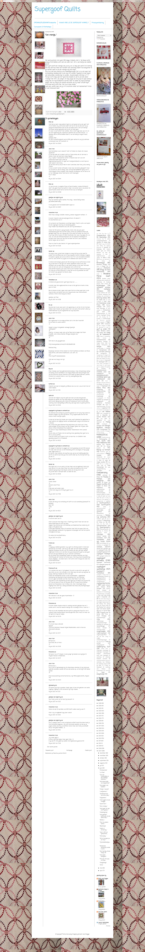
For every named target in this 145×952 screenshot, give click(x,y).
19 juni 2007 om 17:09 (55, 743)
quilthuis (108, 501)
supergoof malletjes (103, 554)
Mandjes (99, 426)
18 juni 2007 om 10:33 (55, 274)
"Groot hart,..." (103, 804)
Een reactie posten (52, 747)
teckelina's (99, 592)
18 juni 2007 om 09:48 (55, 192)
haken (101, 336)
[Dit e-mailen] (68, 111)
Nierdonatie (99, 457)
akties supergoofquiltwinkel (103, 240)
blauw (98, 266)
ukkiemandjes (100, 621)
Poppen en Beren (102, 486)
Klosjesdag (100, 389)
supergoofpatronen (101, 581)
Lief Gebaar (106, 411)
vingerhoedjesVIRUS (102, 635)
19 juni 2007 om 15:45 (54, 730)
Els (49, 305)
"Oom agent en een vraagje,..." (105, 800)
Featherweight (106, 318)
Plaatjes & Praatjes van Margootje (103, 479)
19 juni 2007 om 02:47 (55, 658)
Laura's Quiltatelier (103, 922)
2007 (100, 751)
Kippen (98, 386)
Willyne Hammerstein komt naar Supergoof (103, 654)
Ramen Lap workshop (103, 516)
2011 (99, 741)
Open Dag (100, 465)
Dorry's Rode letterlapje (103, 307)
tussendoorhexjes (101, 617)
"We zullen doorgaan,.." (103, 855)
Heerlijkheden (103, 350)
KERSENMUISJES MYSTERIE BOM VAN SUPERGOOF (103, 372)
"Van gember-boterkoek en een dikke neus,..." (105, 816)
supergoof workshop (101, 568)
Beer (107, 254)
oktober (102, 758)
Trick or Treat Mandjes (103, 615)
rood (108, 519)
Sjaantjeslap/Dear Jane (103, 525)
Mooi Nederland (102, 443)
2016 (99, 728)
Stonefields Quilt (102, 538)
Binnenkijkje (101, 263)
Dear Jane (107, 301)
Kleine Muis (101, 388)
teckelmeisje (107, 592)
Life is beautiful (104, 413)
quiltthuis (99, 512)
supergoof (105, 545)
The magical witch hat (102, 600)
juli (101, 766)
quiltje (104, 506)
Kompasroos (100, 393)
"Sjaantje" (79, 73)
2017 (99, 726)
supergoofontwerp (101, 580)
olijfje (106, 460)
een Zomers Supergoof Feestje (103, 314)
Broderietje (99, 282)
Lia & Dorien (99, 410)
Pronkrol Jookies (101, 494)
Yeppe (103, 672)
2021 (99, 716)
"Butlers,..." (102, 820)
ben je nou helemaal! (104, 259)
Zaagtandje (100, 674)
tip (104, 611)
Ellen (50, 122)
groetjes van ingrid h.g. (55, 197)
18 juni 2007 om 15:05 (55, 405)
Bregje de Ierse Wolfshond (103, 271)
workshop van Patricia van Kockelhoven (103, 668)
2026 (100, 703)
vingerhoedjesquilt (102, 633)
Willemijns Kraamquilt (102, 652)
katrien (51, 384)
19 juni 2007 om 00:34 (55, 598)
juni (101, 768)
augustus (102, 763)
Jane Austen (99, 365)
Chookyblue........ (102, 901)
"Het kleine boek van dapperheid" (105, 782)
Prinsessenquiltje (101, 493)
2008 (100, 748)
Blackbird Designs (102, 264)
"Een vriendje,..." (104, 806)
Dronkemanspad (101, 313)
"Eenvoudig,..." (103, 836)
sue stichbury (103, 543)
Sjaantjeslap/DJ (60, 114)
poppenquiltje (100, 491)
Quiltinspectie (105, 505)
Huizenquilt (102, 362)
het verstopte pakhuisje (103, 352)
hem (57, 84)
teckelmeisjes (101, 593)
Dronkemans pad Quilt (103, 311)
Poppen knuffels (102, 484)
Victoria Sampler (102, 628)
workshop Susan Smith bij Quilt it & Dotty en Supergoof (103, 665)
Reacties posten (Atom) (59, 753)
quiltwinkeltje (99, 515)
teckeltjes (108, 593)
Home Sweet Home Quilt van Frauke (103, 357)
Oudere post (88, 750)
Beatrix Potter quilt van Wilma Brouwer (103, 250)
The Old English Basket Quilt (103, 601)
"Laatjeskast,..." (104, 791)
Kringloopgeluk (100, 398)
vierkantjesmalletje (101, 629)
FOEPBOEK (107, 324)
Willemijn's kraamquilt (102, 650)
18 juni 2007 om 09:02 (55, 143)
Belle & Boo (106, 258)
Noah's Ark (104, 459)
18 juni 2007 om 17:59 (55, 494)
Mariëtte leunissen (106, 437)
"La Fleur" (102, 772)
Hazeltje (108, 348)
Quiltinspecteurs (104, 503)
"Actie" (101, 865)
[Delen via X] (70, 111)
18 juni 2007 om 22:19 (55, 538)
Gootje (101, 333)
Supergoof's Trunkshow (100, 572)
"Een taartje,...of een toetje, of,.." (105, 852)
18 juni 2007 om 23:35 (55, 588)
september (103, 760)
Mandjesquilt (104, 429)
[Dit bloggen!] (69, 111)
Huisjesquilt (107, 360)
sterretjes (100, 534)
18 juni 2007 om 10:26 (55, 246)
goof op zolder (102, 329)
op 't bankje (105, 464)
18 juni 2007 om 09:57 (55, 207)
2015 (99, 731)
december (103, 753)
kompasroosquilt (100, 394)
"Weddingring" (103, 812)
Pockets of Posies (102, 482)
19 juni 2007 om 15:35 (55, 715)
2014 (99, 733)
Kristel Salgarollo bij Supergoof (103, 398)
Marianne (51, 603)
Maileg (108, 422)
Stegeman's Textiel (102, 532)
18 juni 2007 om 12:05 (55, 313)
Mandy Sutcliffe (100, 431)
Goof (107, 327)
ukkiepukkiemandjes (102, 623)
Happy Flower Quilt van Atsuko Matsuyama (103, 344)
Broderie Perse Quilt (103, 274)
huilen (101, 360)
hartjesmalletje (100, 348)
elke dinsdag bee (103, 317)
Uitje (98, 619)
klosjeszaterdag (101, 391)
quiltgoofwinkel (100, 501)
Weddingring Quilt (103, 647)
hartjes (99, 346)
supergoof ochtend (104, 556)
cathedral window (103, 287)
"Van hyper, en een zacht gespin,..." (105, 809)
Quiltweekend (100, 513)
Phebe (98, 477)
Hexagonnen (104, 353)
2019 (99, 721)
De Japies (99, 300)
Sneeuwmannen (104, 529)
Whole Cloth (104, 648)
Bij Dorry (101, 261)
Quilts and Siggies (103, 879)
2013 (99, 736)
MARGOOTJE (102, 434)
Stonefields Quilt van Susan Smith (103, 540)
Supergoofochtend (101, 578)
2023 (100, 711)
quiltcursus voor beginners (103, 499)
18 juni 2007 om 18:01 (55, 511)
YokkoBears (52, 280)
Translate (102, 39)
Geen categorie (102, 325)
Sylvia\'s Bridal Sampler (103, 589)
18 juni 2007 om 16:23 (55, 440)
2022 (100, 713)
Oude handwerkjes (103, 466)
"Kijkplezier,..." (103, 798)
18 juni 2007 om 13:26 (55, 378)
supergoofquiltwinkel (103, 584)
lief (97, 411)
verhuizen (106, 624)
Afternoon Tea (100, 239)
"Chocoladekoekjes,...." (105, 843)
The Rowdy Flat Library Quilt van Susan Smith (103, 604)
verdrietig (99, 624)
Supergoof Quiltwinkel (103, 562)
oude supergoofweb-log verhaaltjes (103, 468)
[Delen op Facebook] (72, 111)
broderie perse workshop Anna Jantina (103, 279)
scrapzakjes (99, 520)
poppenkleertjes (101, 489)
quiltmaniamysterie (101, 508)
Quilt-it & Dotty (105, 498)
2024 (100, 708)
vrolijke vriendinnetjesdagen (102, 639)
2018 (100, 723)
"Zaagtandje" (103, 863)
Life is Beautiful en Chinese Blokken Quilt (103, 416)
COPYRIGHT (106, 296)
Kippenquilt (105, 386)
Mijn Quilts (101, 441)
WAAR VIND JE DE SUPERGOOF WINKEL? (74, 23)
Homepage (69, 750)
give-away (101, 327)
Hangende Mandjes (102, 341)
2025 (100, 706)
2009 (100, 746)
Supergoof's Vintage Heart (103, 575)
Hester (50, 251)
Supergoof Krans (103, 550)
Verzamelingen (101, 626)
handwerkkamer (101, 340)
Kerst (98, 381)
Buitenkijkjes (101, 285)
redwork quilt (100, 519)
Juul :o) (51, 149)
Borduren (107, 268)
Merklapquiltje (103, 439)
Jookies (102, 367)
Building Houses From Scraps (103, 283)
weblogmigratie (100, 645)
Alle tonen (108, 926)
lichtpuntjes (106, 410)
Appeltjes (99, 242)
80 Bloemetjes (102, 237)
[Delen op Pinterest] (73, 111)
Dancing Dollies (102, 298)
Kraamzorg (100, 396)
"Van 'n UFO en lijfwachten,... (104, 833)
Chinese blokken (101, 293)
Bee (106, 252)
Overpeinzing (53, 114)
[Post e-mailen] (65, 112)
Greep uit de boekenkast (103, 334)
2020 (100, 718)
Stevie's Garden (101, 536)
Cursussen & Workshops (42, 27)
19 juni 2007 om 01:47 (54, 633)
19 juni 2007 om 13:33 (55, 702)
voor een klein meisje (102, 636)
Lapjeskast (105, 408)
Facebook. (99, 318)
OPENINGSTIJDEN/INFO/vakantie (45, 23)
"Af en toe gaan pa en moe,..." (105, 839)
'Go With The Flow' (102, 233)
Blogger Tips (105, 266)
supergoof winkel (103, 565)
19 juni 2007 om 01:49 (55, 646)
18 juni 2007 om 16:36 (55, 474)
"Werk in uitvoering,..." (103, 829)
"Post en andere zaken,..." (104, 823)
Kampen (103, 368)
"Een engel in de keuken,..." (104, 786)
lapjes (107, 404)
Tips (109, 611)
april (101, 871)
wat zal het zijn (100, 641)
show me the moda (102, 524)
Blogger (87, 934)
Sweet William (106, 585)
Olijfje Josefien (101, 462)
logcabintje (99, 420)
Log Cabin (104, 418)
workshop (99, 657)
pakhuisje (105, 475)
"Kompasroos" (103, 770)
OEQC (100, 460)
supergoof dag (106, 548)
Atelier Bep (107, 242)
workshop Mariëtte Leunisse (103, 660)
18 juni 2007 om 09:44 (55, 179)
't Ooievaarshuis (103, 234)
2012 (99, 738)
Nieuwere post (50, 750)
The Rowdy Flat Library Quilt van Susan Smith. (103, 608)
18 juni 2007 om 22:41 (55, 563)
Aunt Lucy (102, 244)
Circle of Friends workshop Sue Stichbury (103, 294)
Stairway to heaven (102, 531)
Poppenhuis (100, 488)
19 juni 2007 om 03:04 (55, 680)
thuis (100, 611)
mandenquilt (104, 424)
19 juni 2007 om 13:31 (54, 692)
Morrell (99, 444)
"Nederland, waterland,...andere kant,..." (105, 847)
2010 (99, 743)
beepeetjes (99, 254)
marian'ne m (52, 213)
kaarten (108, 367)
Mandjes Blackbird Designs (103, 427)
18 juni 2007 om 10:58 (55, 300)
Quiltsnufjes (100, 510)
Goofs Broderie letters (103, 331)
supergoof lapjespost (102, 552)
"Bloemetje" (103, 826)
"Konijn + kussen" (104, 789)
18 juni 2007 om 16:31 (54, 459)
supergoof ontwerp (101, 559)
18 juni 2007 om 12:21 (54, 363)
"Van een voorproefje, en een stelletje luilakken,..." (104, 777)
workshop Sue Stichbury (103, 662)
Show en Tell (103, 522)
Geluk (109, 326)
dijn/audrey (52, 685)
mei (101, 868)
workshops (108, 670)
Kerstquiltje (99, 384)
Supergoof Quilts (58, 9)
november (103, 756)
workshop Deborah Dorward (103, 658)
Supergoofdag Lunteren (103, 576)
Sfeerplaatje (106, 520)
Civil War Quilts (102, 912)
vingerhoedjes (101, 631)
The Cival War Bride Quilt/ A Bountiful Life (103, 596)
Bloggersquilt (99, 268)
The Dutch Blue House (104, 599)
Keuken (106, 384)
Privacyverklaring (98, 23)
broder (98, 274)
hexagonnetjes (100, 355)
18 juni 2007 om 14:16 (54, 390)
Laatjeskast (100, 401)
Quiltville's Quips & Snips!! (103, 889)
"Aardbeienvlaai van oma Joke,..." (105, 794)
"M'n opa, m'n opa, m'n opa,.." (104, 859)
